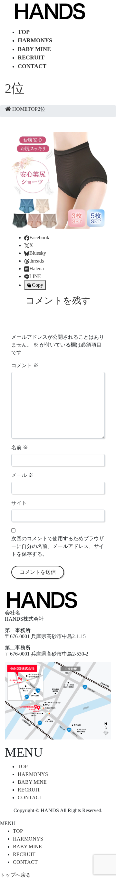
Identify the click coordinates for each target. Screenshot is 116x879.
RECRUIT (29, 789)
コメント (24, 365)
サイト (19, 503)
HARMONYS (33, 774)
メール (22, 475)
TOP (23, 766)
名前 (19, 447)
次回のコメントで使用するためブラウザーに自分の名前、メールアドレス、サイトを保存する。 (57, 546)
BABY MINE (32, 782)
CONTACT (30, 797)
